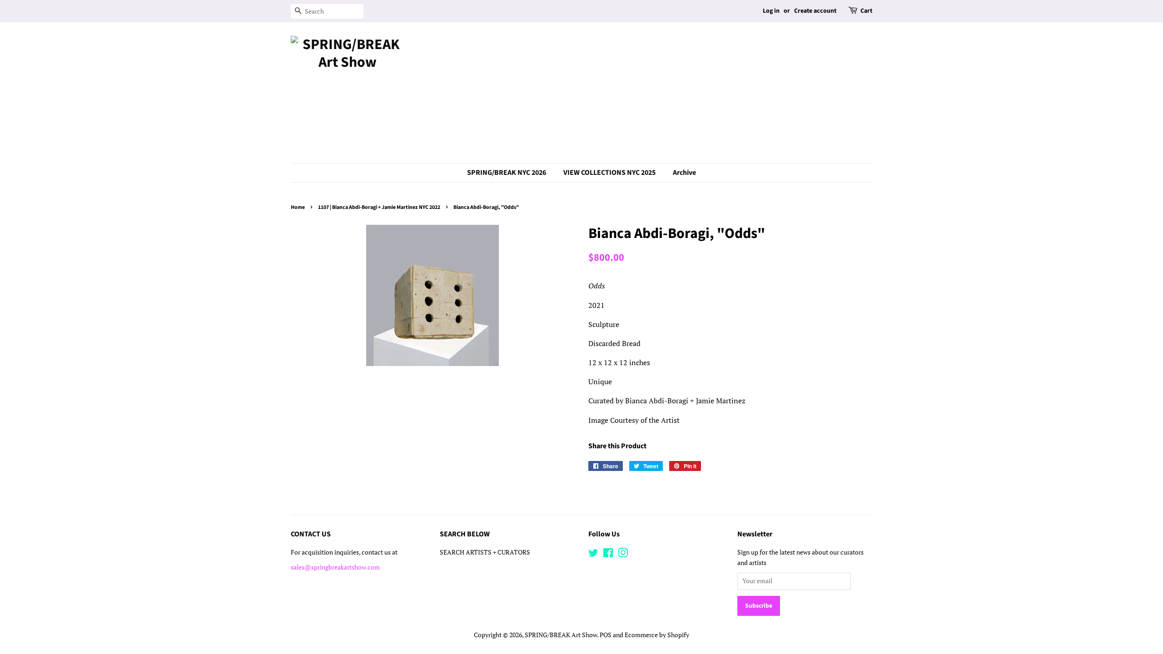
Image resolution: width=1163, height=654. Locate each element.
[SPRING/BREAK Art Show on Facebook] (608, 554)
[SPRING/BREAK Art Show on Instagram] (623, 554)
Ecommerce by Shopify (657, 635)
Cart (866, 10)
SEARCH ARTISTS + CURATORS (485, 552)
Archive (684, 173)
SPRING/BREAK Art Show (561, 635)
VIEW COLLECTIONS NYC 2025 (609, 173)
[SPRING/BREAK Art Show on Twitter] (593, 554)
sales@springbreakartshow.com (335, 567)
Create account (815, 10)
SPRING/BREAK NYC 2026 (506, 173)
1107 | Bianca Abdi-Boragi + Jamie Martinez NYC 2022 (379, 207)
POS (605, 635)
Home (298, 207)
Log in (771, 10)
